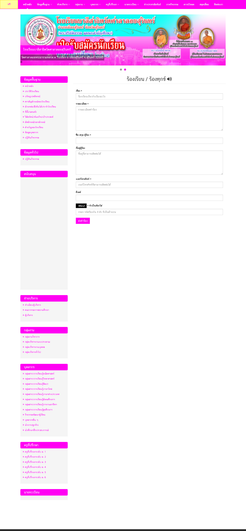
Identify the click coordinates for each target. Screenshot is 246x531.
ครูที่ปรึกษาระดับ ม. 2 (35, 456)
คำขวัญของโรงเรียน (34, 127)
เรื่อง (79, 90)
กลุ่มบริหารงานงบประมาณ (37, 341)
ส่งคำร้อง (83, 220)
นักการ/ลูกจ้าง (32, 425)
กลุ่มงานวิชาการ (32, 336)
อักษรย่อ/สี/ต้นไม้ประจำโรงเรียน (40, 106)
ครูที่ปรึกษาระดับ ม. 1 (35, 451)
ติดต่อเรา (218, 4)
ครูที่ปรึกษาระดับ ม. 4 (35, 467)
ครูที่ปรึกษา (112, 4)
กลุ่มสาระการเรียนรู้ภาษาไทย (38, 389)
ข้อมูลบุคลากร (31, 132)
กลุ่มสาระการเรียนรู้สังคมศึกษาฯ (40, 399)
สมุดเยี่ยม (204, 4)
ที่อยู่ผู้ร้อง (80, 148)
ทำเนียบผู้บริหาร (33, 305)
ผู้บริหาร (29, 315)
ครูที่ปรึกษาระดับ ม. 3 (35, 462)
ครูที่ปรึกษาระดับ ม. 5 (35, 472)
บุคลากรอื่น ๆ (31, 420)
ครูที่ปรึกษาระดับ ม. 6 (35, 477)
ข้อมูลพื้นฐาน (43, 4)
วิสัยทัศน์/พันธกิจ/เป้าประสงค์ (39, 117)
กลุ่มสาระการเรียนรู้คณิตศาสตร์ (39, 373)
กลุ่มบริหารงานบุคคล (35, 347)
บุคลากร (94, 4)
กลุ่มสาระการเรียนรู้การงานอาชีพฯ (41, 404)
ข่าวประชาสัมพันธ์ (152, 4)
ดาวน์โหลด (189, 4)
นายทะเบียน (130, 4)
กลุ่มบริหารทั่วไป (33, 352)
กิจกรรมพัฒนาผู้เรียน (35, 414)
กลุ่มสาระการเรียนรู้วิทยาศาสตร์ (39, 378)
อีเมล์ (78, 192)
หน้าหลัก (27, 4)
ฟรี (9, 4)
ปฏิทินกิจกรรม (32, 137)
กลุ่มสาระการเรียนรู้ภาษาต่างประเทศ (42, 394)
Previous (16, 39)
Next (229, 39)
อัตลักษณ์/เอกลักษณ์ (35, 122)
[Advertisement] (44, 233)
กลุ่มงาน (79, 4)
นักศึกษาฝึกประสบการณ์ (37, 430)
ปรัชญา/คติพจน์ (32, 96)
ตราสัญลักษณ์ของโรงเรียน (37, 101)
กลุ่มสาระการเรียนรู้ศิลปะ (36, 384)
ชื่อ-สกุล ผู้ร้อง (83, 135)
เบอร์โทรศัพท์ (83, 179)
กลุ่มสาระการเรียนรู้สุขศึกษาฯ (38, 409)
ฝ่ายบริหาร (62, 4)
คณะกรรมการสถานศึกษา (37, 310)
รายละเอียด (82, 103)
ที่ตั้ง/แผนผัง (31, 111)
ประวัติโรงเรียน (32, 91)
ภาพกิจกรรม (172, 4)
